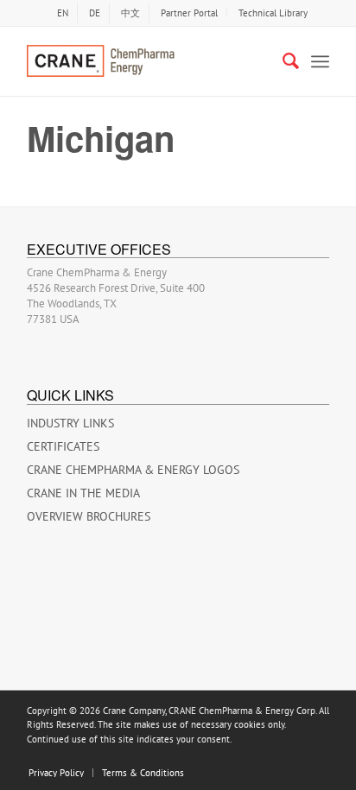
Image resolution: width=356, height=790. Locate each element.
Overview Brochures (88, 516)
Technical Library (273, 13)
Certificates (63, 446)
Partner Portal (189, 13)
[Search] (282, 61)
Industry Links (70, 423)
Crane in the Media (83, 493)
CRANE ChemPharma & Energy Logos (133, 469)
